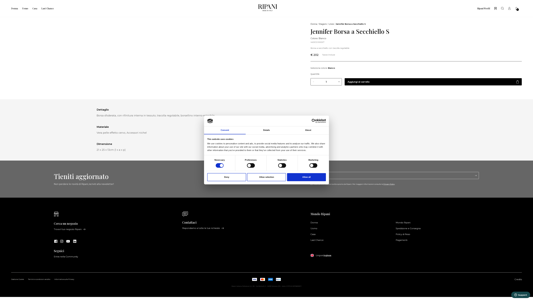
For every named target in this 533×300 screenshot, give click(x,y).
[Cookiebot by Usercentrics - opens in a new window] (314, 121)
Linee (331, 24)
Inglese (327, 255)
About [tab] (308, 130)
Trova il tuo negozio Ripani (67, 229)
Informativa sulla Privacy (64, 279)
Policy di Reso (403, 234)
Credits (518, 279)
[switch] (251, 165)
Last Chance (47, 8)
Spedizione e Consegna (408, 228)
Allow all (306, 177)
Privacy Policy (389, 184)
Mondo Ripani (403, 222)
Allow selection (266, 177)
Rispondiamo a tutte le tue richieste (201, 228)
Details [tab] (266, 130)
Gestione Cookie (17, 279)
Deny (226, 177)
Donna (14, 8)
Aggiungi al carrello (359, 82)
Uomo (25, 8)
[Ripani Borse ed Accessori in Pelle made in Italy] (267, 8)
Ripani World (483, 8)
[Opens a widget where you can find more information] (520, 295)
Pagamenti (401, 240)
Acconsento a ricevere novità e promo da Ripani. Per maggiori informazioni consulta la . (354, 184)
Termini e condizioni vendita (39, 279)
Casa (34, 8)
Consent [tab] (225, 130)
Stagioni (323, 24)
